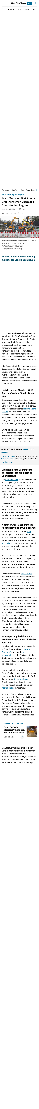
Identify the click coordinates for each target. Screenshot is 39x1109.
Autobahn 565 (8, 543)
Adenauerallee (8, 687)
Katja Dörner (26, 573)
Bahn (29, 531)
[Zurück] (3, 9)
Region (14, 190)
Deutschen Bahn (20, 679)
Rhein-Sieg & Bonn (28, 190)
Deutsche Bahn (11, 479)
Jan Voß (11, 736)
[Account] (35, 3)
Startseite (5, 190)
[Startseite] (18, 3)
